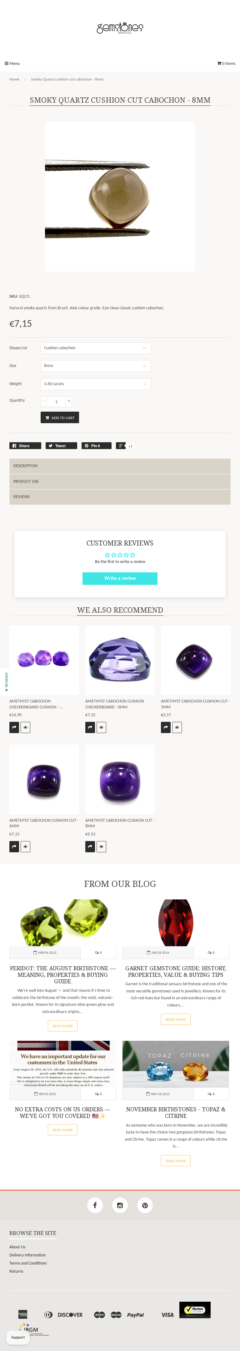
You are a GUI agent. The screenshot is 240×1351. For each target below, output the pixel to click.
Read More (62, 1026)
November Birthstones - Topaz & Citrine (175, 1112)
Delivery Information (27, 1255)
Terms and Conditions (28, 1263)
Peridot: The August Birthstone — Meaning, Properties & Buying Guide (63, 975)
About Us (17, 1247)
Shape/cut (18, 348)
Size (12, 366)
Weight (15, 384)
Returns (16, 1271)
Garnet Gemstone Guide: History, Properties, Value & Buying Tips (175, 971)
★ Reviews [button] (7, 682)
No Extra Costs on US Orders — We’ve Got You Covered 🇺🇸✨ (62, 1112)
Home (14, 79)
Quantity (17, 400)
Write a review (120, 578)
